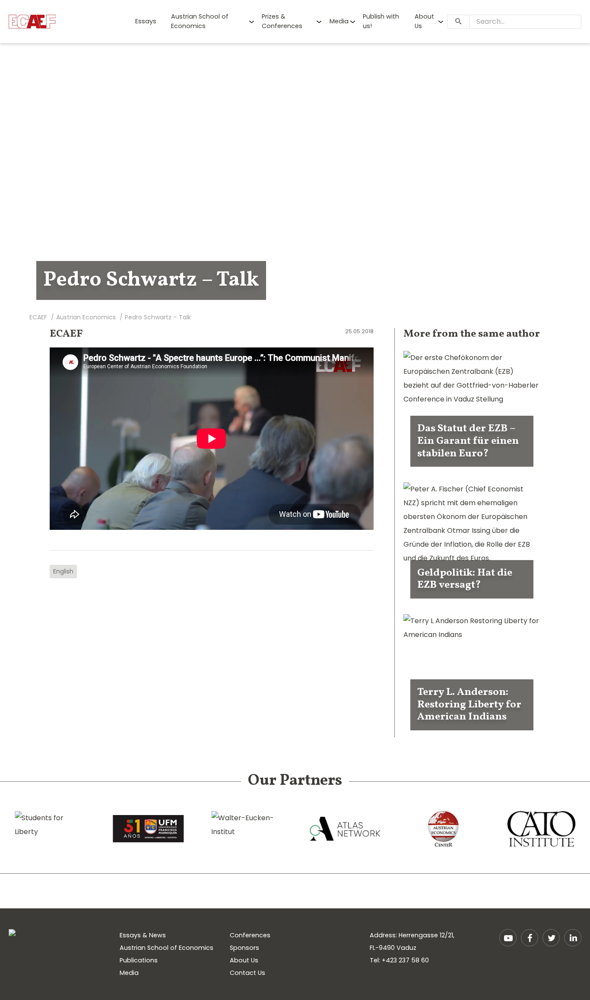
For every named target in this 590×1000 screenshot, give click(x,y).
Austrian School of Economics (199, 21)
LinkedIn (572, 937)
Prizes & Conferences (282, 21)
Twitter (551, 937)
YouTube (508, 937)
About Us (424, 21)
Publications (139, 960)
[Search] (458, 22)
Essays (145, 21)
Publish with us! (381, 21)
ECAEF (66, 334)
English (63, 571)
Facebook (529, 937)
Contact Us (247, 972)
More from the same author (471, 334)
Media (339, 21)
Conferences (250, 935)
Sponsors (244, 947)
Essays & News (143, 935)
